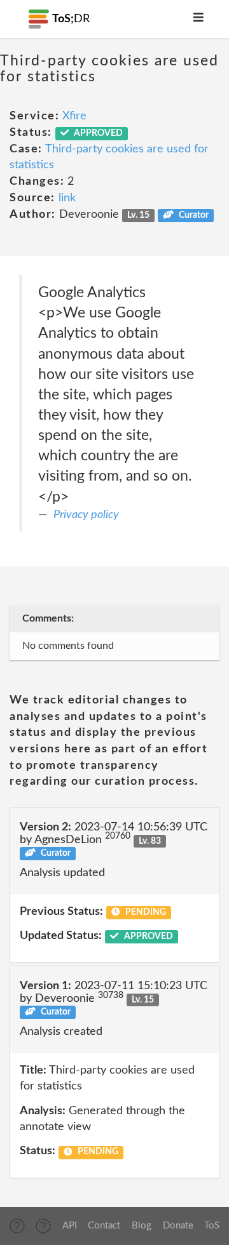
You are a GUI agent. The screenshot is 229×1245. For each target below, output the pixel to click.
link (67, 198)
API (69, 1225)
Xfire (74, 116)
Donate (178, 1225)
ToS (211, 1225)
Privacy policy (86, 515)
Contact (104, 1225)
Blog (141, 1225)
